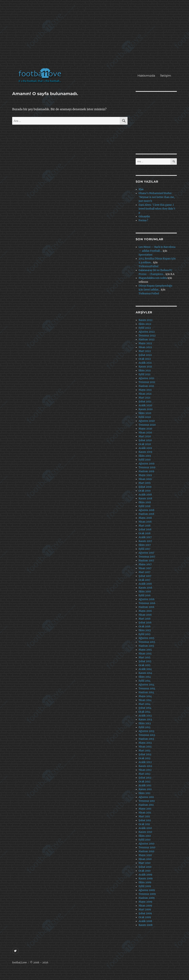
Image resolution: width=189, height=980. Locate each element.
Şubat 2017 (145, 576)
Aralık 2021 (145, 362)
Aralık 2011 (145, 785)
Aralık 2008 (145, 921)
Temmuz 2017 (147, 556)
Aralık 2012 (145, 762)
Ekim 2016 (145, 591)
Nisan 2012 (145, 770)
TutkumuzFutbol (148, 266)
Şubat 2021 (145, 401)
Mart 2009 (145, 909)
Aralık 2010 (145, 828)
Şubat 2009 (145, 913)
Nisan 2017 (145, 568)
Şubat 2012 (145, 777)
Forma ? (143, 220)
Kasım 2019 (145, 452)
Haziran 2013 (146, 738)
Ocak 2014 (144, 711)
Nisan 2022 (145, 347)
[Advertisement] (95, 36)
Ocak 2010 (144, 870)
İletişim (165, 75)
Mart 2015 (144, 657)
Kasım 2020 (145, 409)
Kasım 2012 (145, 766)
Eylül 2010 (144, 839)
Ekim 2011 (144, 793)
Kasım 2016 (145, 587)
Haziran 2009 (147, 897)
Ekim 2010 (145, 835)
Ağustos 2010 (146, 843)
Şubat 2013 (145, 754)
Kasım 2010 (145, 832)
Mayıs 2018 (145, 517)
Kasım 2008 (145, 925)
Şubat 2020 (145, 440)
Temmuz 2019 (147, 467)
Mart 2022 (145, 351)
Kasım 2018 (145, 498)
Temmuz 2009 (147, 894)
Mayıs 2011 (145, 808)
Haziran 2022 (146, 339)
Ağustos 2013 (146, 731)
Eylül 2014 (144, 680)
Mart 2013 (144, 750)
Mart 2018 (144, 525)
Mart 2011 (144, 816)
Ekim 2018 (145, 502)
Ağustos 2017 (146, 552)
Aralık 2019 (145, 448)
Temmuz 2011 (147, 801)
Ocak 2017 (144, 579)
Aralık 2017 (145, 537)
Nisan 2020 (145, 432)
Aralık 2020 (145, 405)
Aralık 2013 (145, 715)
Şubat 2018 (145, 529)
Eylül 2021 (144, 374)
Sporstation (145, 254)
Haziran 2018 (146, 514)
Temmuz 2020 (147, 424)
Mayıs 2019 (145, 475)
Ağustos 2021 (146, 378)
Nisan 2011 (145, 812)
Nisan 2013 (145, 746)
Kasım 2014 (145, 673)
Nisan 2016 (145, 614)
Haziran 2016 (146, 607)
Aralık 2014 (145, 669)
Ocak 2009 (145, 917)
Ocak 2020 (145, 444)
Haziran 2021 (146, 386)
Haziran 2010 (146, 851)
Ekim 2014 (145, 676)
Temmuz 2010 (147, 847)
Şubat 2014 (145, 707)
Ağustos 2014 (146, 684)
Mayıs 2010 (145, 855)
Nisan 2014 (145, 700)
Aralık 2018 (145, 494)
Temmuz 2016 (147, 603)
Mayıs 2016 (145, 611)
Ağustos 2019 (146, 463)
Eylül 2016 (145, 595)
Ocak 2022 (145, 358)
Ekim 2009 (145, 882)
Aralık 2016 (145, 583)
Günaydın (144, 216)
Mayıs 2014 (145, 696)
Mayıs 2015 (145, 649)
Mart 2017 (144, 572)
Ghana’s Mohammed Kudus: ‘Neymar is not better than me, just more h (157, 197)
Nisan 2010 (145, 859)
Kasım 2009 (146, 878)
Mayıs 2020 (145, 428)
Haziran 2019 (146, 471)
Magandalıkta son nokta (153, 278)
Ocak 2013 (144, 758)
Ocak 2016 (145, 626)
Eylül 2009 (145, 886)
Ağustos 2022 (147, 331)
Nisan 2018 (145, 521)
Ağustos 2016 (146, 599)
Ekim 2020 (145, 413)
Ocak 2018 (144, 533)
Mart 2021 (144, 397)
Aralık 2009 (145, 874)
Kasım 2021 (145, 366)
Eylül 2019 (145, 459)
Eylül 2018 (144, 506)
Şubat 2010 (145, 866)
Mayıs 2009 (145, 901)
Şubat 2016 (145, 622)
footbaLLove (19, 962)
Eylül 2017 (144, 548)
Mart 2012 (144, 773)
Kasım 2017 (145, 541)
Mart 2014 (144, 704)
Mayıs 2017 (145, 564)
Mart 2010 (144, 863)
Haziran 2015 (146, 645)
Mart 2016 (145, 618)
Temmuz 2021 (147, 382)
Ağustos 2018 (146, 510)
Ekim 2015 (145, 630)
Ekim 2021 (145, 370)
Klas (141, 189)
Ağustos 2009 (147, 890)
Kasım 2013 (145, 719)
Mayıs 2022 (145, 343)
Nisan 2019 (145, 479)
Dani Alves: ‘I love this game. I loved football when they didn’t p (157, 208)
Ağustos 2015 (146, 638)
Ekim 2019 (145, 455)
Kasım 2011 (145, 789)
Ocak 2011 (144, 824)
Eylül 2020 (145, 417)
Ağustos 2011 (146, 797)
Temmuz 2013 (147, 735)
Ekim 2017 (145, 545)
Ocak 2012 (144, 781)
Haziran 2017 (146, 560)
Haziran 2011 (146, 804)
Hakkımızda (146, 75)
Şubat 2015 (145, 661)
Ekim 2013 (145, 723)
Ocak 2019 (145, 490)
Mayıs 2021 (145, 389)
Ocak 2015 (144, 665)
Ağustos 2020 (147, 421)
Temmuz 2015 (147, 642)
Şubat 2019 (145, 486)
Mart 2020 (145, 436)
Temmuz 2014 (147, 688)
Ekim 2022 (145, 324)
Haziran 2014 (146, 692)
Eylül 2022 (145, 327)
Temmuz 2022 (147, 335)
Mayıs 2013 (145, 742)
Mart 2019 (145, 483)
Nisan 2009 (145, 905)
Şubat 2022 (145, 355)
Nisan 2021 (145, 393)
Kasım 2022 (145, 320)
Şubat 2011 (145, 820)
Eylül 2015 (144, 634)
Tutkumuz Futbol (149, 293)
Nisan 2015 (145, 653)
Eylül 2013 (144, 727)
